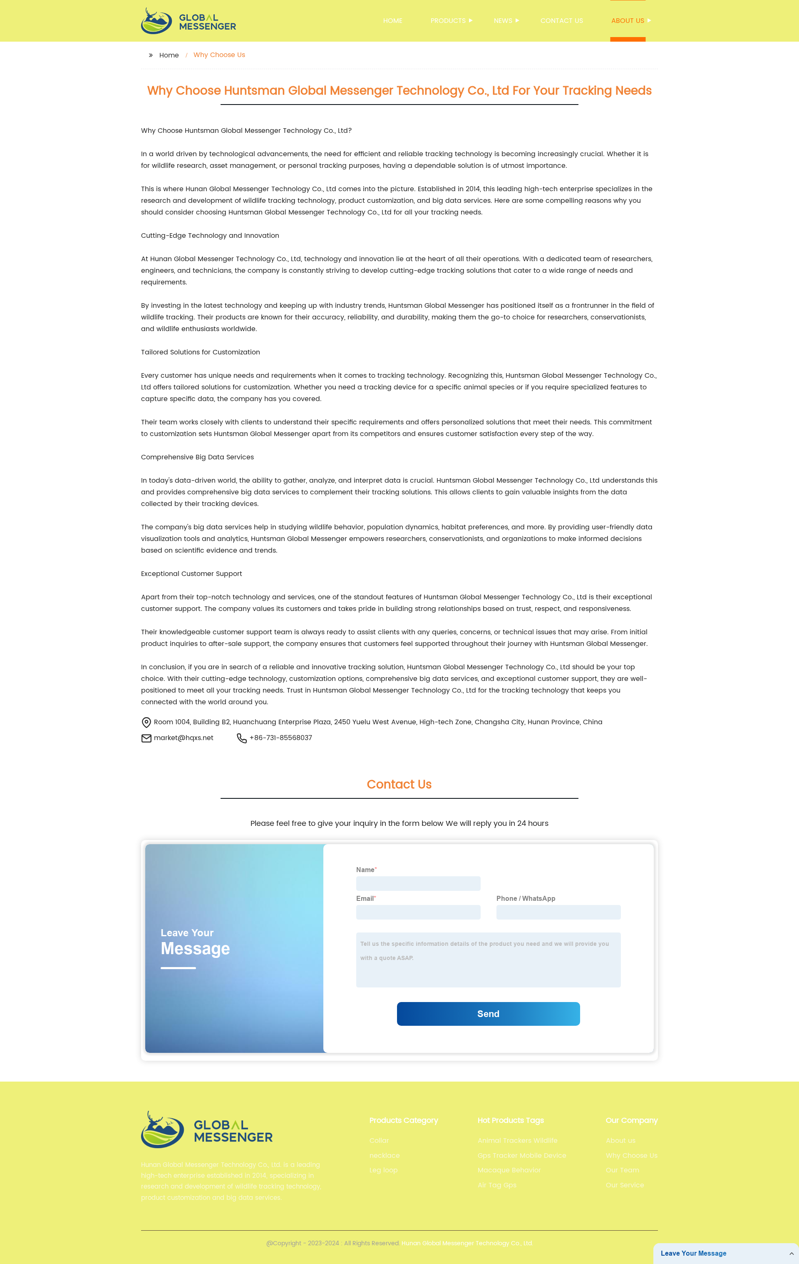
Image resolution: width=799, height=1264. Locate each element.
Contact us (562, 20)
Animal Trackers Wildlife (518, 1141)
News (503, 20)
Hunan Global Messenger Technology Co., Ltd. (467, 1243)
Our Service (625, 1185)
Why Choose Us (632, 1155)
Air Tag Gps (497, 1185)
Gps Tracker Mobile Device (522, 1156)
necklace (385, 1156)
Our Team (622, 1170)
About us (627, 20)
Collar (379, 1141)
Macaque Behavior (509, 1170)
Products (448, 20)
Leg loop (384, 1170)
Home (392, 20)
